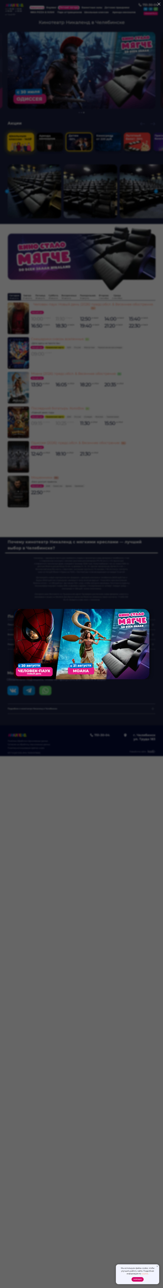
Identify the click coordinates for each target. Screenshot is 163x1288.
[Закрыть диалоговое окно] (159, 4)
